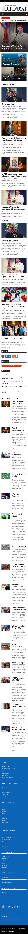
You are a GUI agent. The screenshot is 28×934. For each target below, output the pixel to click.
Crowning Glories (8, 104)
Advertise (4, 861)
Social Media (5, 856)
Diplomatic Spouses (7, 882)
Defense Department (7, 841)
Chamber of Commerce (8, 796)
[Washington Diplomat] (14, 7)
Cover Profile (5, 766)
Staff (3, 863)
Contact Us (5, 858)
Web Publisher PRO (10, 931)
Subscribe (19, 78)
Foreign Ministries (6, 792)
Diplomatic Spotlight (7, 771)
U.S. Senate (5, 846)
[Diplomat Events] (7, 74)
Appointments (5, 773)
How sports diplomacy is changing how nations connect (13, 305)
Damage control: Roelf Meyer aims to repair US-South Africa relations (13, 140)
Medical (4, 809)
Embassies (5, 787)
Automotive (5, 807)
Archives (4, 865)
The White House (6, 835)
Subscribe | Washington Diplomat (11, 365)
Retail (3, 813)
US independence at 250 (19, 547)
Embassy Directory (11, 64)
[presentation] (23, 18)
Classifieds (5, 775)
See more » (14, 750)
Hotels (4, 816)
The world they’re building (11, 338)
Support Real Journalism (8, 872)
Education (4, 818)
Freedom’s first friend (18, 515)
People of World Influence (8, 768)
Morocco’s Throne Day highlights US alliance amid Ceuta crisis (13, 48)
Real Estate (5, 822)
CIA (3, 844)
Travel (3, 825)
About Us (4, 870)
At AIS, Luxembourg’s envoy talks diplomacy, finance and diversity (13, 176)
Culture (4, 820)
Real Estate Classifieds (8, 777)
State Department (6, 839)
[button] (26, 14)
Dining (4, 811)
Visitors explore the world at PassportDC (18, 628)
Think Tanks (5, 794)
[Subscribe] (20, 74)
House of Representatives (8, 837)
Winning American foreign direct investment (17, 497)
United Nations (6, 790)
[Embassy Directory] (14, 60)
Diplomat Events (6, 77)
